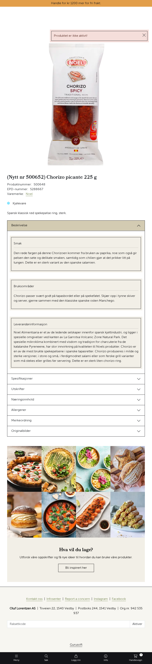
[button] (8, 203)
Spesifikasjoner (22, 378)
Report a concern (77, 599)
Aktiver (137, 624)
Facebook (119, 599)
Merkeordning (21, 420)
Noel (29, 194)
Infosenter (54, 599)
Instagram (101, 599)
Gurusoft (76, 644)
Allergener (18, 410)
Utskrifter (18, 389)
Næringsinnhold (22, 399)
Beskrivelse (19, 225)
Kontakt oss (34, 599)
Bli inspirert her (76, 568)
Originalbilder (21, 431)
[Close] (144, 35)
